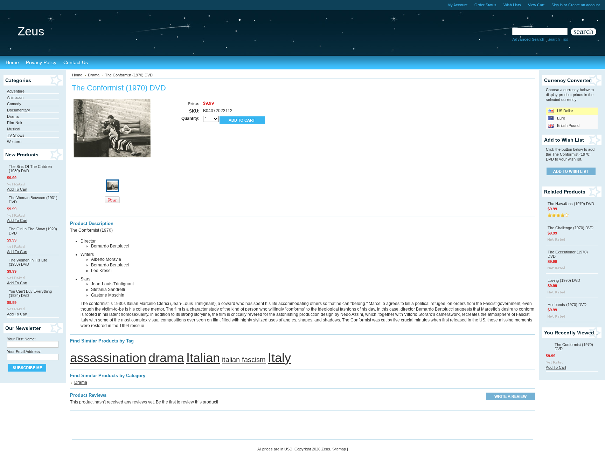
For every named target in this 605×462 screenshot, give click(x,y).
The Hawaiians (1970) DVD (571, 204)
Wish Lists (512, 5)
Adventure (16, 91)
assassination (108, 358)
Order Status (485, 5)
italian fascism (244, 360)
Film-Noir (14, 123)
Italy (279, 358)
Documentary (18, 110)
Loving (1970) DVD (564, 280)
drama (166, 358)
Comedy (14, 104)
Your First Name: (21, 339)
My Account (457, 5)
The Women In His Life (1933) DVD (28, 262)
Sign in (557, 5)
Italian (203, 358)
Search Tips (558, 39)
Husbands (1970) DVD (567, 305)
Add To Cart (17, 189)
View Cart (536, 5)
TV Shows (16, 135)
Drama (13, 116)
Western (14, 142)
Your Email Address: (24, 351)
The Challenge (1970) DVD (570, 228)
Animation (15, 97)
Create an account (584, 5)
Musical (13, 129)
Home (77, 75)
